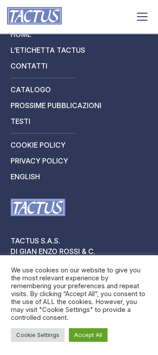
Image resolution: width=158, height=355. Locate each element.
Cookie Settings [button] (37, 334)
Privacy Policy (39, 160)
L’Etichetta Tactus (48, 50)
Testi (20, 121)
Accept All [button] (88, 334)
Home (21, 34)
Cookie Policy (38, 145)
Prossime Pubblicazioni (56, 105)
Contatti (29, 66)
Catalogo (31, 89)
